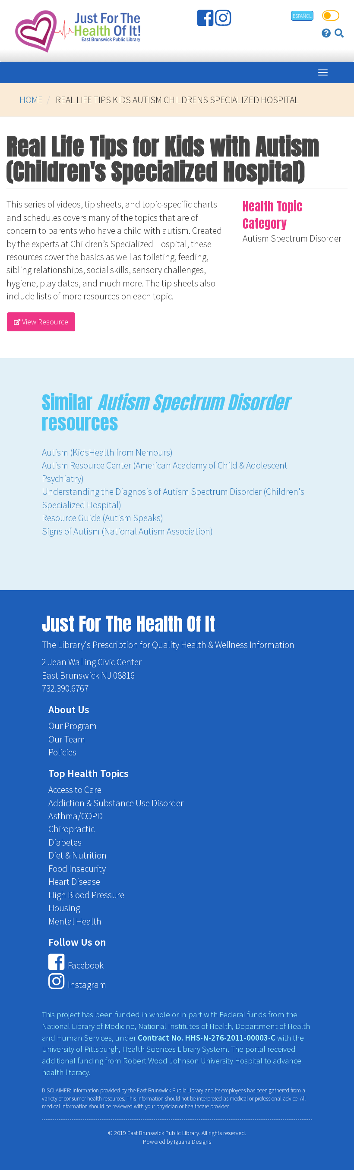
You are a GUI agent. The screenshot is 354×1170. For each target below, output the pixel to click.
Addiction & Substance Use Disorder (115, 803)
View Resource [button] (44, 322)
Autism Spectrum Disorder (292, 238)
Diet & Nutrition (77, 855)
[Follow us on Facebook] (206, 21)
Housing (64, 908)
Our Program (72, 726)
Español (302, 16)
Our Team (66, 739)
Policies (62, 752)
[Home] (76, 31)
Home (31, 100)
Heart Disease (74, 881)
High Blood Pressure (86, 895)
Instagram (86, 985)
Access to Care (74, 790)
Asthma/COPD (75, 816)
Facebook (85, 965)
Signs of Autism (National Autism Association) (127, 531)
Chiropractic (71, 829)
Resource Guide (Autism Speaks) (102, 518)
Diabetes (65, 842)
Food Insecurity (77, 868)
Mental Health (74, 921)
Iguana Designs (192, 1141)
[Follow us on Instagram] (224, 21)
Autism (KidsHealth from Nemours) (107, 452)
